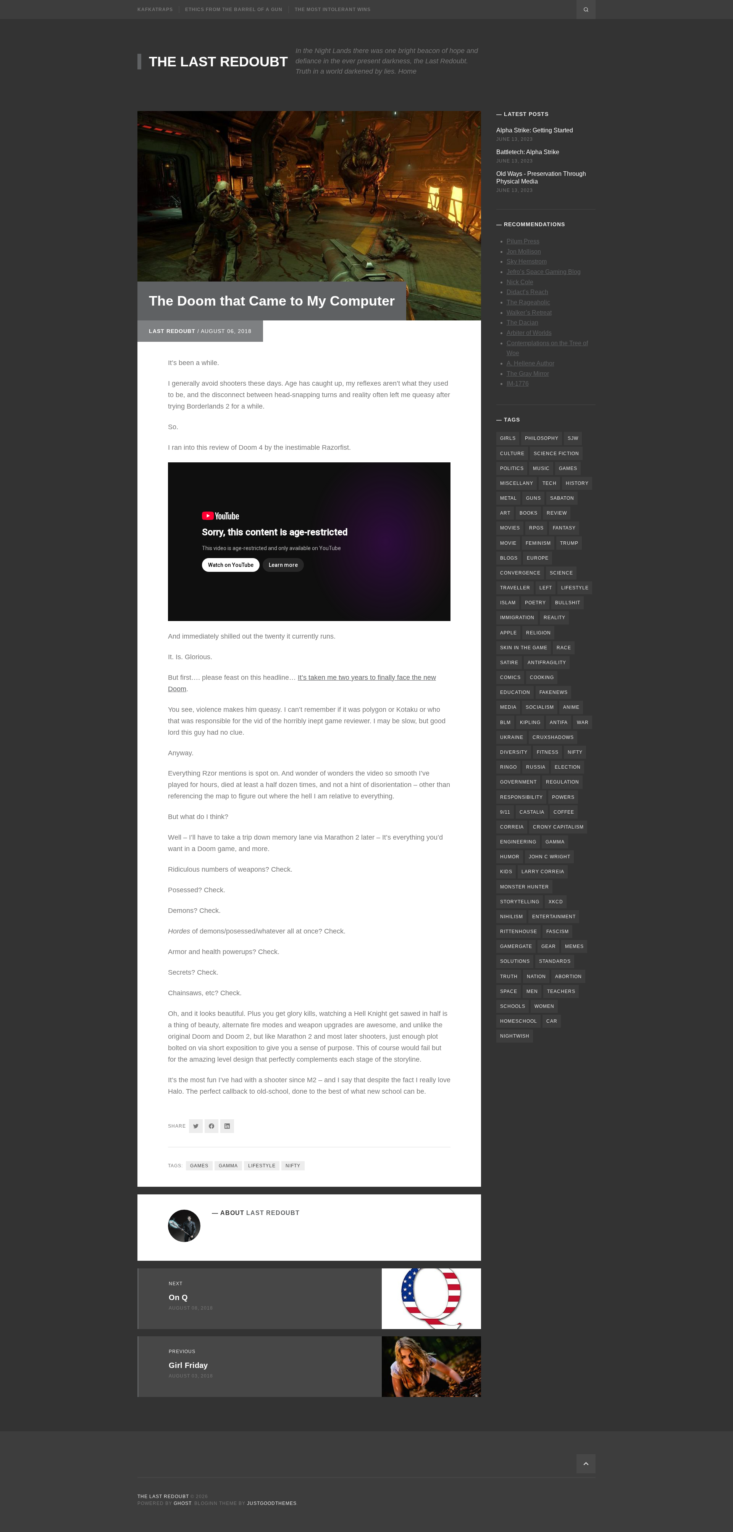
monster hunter (524, 887)
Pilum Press (523, 241)
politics (512, 468)
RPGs (536, 528)
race (564, 647)
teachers (561, 991)
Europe (538, 558)
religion (538, 633)
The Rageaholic (528, 302)
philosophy (542, 438)
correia (512, 827)
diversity (514, 752)
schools (512, 1006)
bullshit (567, 602)
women (544, 1006)
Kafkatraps (155, 9)
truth (509, 976)
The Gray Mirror (528, 373)
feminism (538, 543)
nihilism (511, 916)
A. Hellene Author (530, 363)
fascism (557, 931)
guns (533, 498)
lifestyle (262, 1165)
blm (505, 722)
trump (569, 543)
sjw (573, 438)
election (568, 767)
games (199, 1165)
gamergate (516, 946)
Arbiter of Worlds (529, 333)
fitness (548, 752)
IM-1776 (518, 383)
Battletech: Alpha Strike (527, 152)
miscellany (516, 483)
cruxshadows (553, 737)
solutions (515, 961)
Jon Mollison (524, 251)
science (561, 573)
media (508, 707)
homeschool (518, 1021)
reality (554, 617)
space (508, 991)
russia (536, 767)
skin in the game (523, 647)
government (518, 782)
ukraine (511, 737)
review (557, 513)
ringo (508, 767)
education (515, 692)
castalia (532, 812)
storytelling (519, 901)
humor (510, 856)
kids (506, 871)
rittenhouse (518, 931)
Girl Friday (188, 1365)
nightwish (515, 1036)
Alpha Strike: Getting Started (534, 130)
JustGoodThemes (272, 1503)
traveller (515, 588)
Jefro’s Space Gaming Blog (544, 272)
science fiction (556, 453)
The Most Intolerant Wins (333, 9)
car (551, 1021)
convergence (520, 573)
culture (512, 453)
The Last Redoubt (218, 61)
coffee (564, 812)
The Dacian (522, 322)
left (545, 588)
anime (571, 707)
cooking (542, 677)
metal (508, 498)
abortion (568, 976)
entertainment (554, 916)
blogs (509, 558)
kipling (530, 722)
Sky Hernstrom (527, 261)
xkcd (556, 901)
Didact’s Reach (527, 292)
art (505, 513)
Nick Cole (520, 282)
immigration (517, 617)
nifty (293, 1165)
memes (574, 946)
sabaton (562, 498)
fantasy (564, 528)
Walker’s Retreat (529, 312)
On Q (178, 1297)
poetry (535, 602)
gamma (228, 1165)
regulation (562, 782)
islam (508, 602)
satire (509, 662)
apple (508, 633)
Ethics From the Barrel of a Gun (234, 9)
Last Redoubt (172, 331)
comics (510, 677)
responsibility (521, 797)
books (529, 513)
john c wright (549, 856)
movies (510, 528)
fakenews (553, 692)
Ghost (182, 1503)
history (577, 483)
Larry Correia (542, 871)
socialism (540, 707)
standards (555, 961)
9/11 (505, 812)
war (583, 722)
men (532, 991)
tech (549, 483)
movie (508, 543)
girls (508, 438)
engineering (518, 842)
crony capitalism (558, 827)
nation (536, 976)
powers (563, 797)
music (541, 468)
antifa (559, 722)
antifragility (547, 662)
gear (548, 946)
